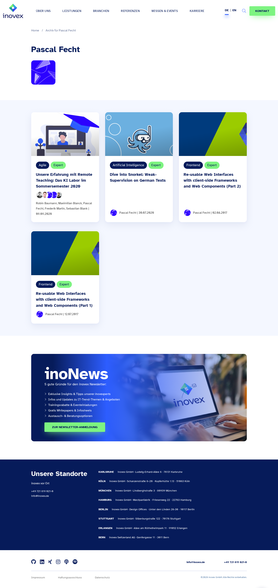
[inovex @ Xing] (50, 562)
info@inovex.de (40, 496)
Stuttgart (106, 518)
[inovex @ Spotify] (75, 562)
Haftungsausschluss (70, 577)
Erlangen (105, 528)
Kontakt (262, 11)
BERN (102, 537)
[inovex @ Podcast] (66, 562)
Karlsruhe (106, 472)
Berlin (103, 509)
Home (35, 30)
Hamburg (105, 500)
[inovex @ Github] (33, 562)
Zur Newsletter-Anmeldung (75, 427)
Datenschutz (102, 577)
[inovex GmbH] (13, 11)
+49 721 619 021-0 (42, 491)
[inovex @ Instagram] (58, 562)
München (105, 490)
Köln (102, 481)
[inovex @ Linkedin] (42, 562)
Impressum (38, 577)
